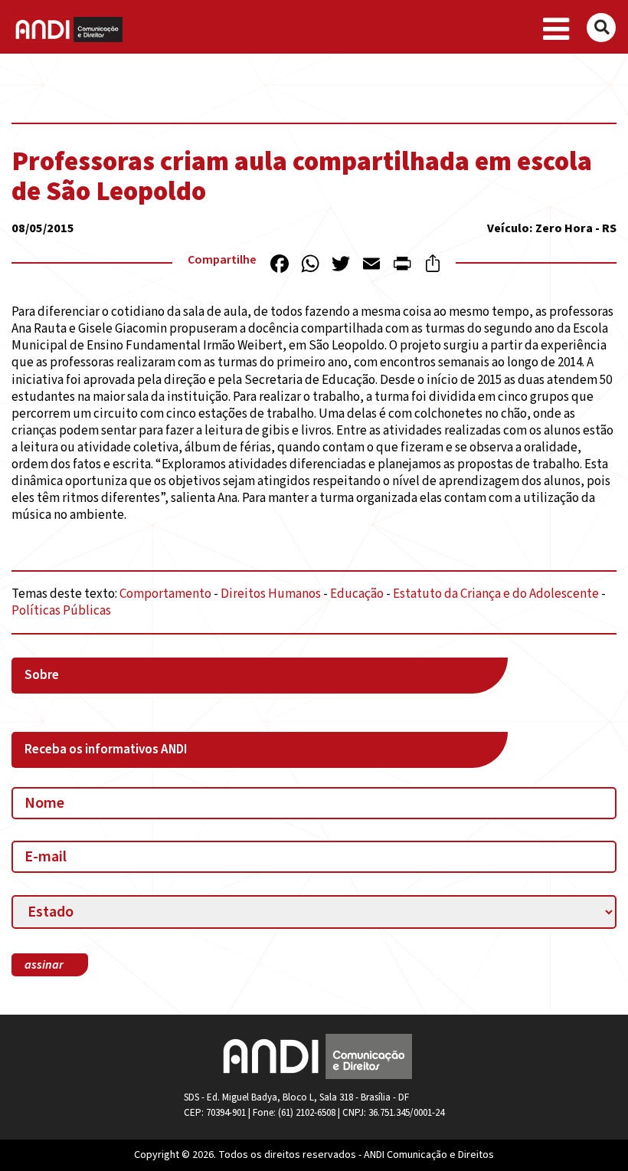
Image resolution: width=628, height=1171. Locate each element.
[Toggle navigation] (556, 30)
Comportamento (165, 594)
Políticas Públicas (61, 611)
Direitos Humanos (271, 594)
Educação (357, 594)
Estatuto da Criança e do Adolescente (496, 594)
